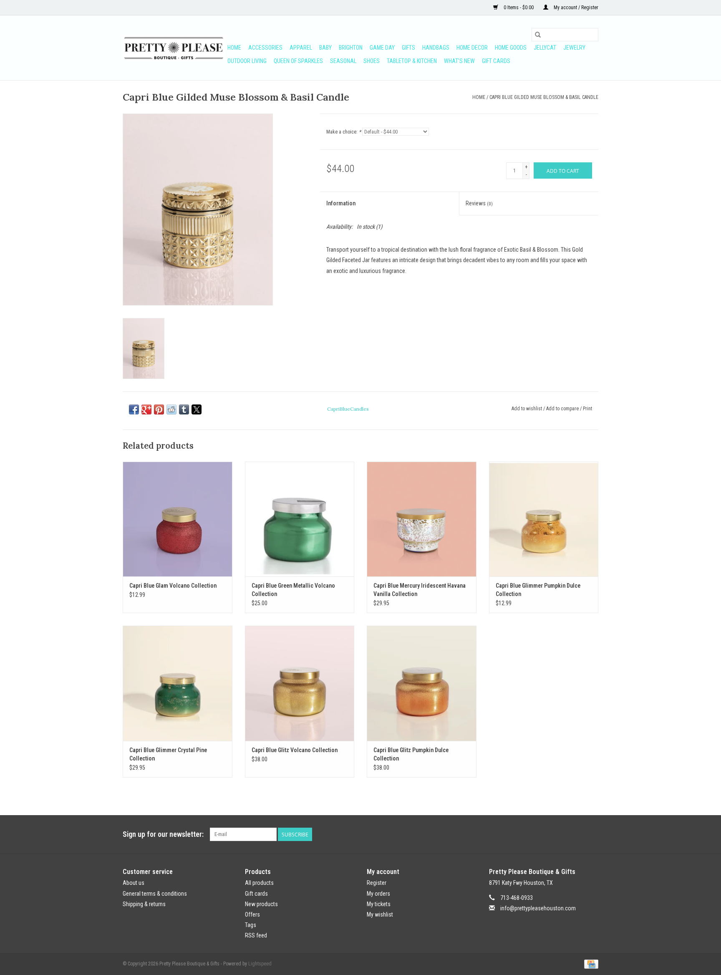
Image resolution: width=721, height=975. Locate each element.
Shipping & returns (144, 904)
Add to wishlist (527, 409)
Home (234, 47)
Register (376, 882)
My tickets (379, 904)
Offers (252, 914)
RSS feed (256, 935)
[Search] (538, 34)
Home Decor (472, 47)
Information (340, 203)
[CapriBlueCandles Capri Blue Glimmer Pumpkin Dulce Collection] (544, 519)
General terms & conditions (155, 893)
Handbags (435, 47)
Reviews (479, 203)
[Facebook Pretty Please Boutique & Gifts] (577, 834)
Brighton (351, 47)
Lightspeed (260, 964)
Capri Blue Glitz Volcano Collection (295, 750)
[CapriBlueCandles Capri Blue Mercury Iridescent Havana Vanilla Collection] (421, 519)
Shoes (371, 61)
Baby (325, 47)
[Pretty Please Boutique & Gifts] (174, 48)
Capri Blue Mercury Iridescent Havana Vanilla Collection (419, 589)
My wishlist (380, 914)
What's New (459, 61)
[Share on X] (197, 409)
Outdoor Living (247, 61)
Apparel (301, 47)
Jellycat (545, 47)
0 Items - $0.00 (518, 7)
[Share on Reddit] (171, 409)
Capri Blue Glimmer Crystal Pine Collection (168, 754)
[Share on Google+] (146, 409)
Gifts (408, 47)
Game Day (382, 47)
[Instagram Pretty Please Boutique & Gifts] (591, 834)
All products (259, 882)
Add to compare (563, 409)
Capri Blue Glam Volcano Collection (173, 585)
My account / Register (575, 7)
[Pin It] (159, 409)
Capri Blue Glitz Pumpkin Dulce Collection (411, 754)
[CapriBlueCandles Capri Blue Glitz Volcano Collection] (300, 683)
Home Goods (511, 47)
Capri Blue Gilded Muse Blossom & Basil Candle (543, 97)
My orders (378, 893)
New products (261, 904)
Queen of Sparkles (298, 61)
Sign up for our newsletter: (163, 834)
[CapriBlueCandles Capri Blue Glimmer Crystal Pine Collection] (177, 683)
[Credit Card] (589, 964)
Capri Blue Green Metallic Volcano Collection (293, 589)
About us (133, 882)
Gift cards (496, 61)
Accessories (265, 47)
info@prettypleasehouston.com (538, 908)
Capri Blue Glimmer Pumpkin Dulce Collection (538, 589)
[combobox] (565, 34)
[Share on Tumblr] (184, 409)
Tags (250, 925)
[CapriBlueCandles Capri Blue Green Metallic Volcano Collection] (300, 519)
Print (587, 409)
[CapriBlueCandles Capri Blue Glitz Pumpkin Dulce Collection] (421, 683)
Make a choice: (343, 132)
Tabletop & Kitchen (412, 61)
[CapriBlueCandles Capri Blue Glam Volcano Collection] (177, 519)
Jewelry (574, 47)
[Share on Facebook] (134, 409)
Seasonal (343, 61)
